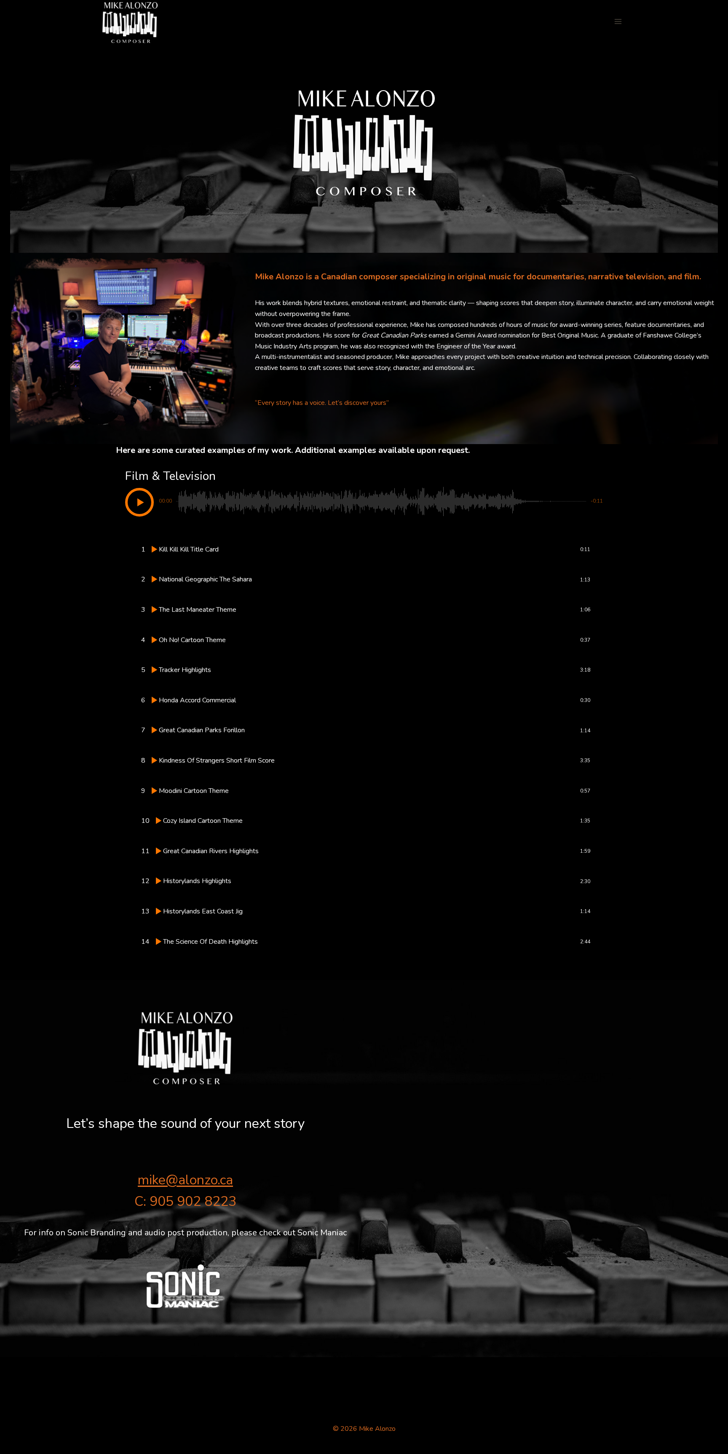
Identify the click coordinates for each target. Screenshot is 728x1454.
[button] (139, 502)
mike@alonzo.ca (185, 1180)
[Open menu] (618, 21)
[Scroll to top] (665, 1329)
